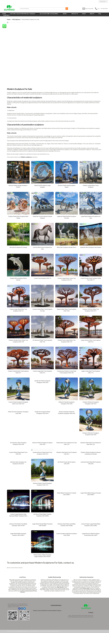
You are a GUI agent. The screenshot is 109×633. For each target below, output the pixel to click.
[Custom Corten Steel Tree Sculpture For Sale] (42, 296)
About (92, 13)
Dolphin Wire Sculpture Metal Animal (18, 279)
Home (4, 13)
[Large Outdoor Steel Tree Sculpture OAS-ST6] (90, 327)
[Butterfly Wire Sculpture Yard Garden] (90, 234)
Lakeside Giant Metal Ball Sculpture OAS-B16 (91, 462)
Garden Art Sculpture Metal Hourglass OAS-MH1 (42, 412)
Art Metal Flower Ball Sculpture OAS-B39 (66, 462)
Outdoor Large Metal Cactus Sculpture (91, 186)
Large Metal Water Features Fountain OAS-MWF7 (91, 493)
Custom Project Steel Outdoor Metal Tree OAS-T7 (91, 279)
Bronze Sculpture (48, 610)
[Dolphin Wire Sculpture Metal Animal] (18, 265)
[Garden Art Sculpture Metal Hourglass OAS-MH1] (42, 409)
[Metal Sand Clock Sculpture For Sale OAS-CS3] (66, 440)
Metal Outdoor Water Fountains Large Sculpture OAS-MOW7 (42, 555)
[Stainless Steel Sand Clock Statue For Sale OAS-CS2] (90, 440)
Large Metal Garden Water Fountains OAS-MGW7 (42, 524)
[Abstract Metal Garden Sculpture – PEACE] (18, 172)
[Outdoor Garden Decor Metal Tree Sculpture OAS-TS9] (18, 327)
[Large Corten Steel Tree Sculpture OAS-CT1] (90, 358)
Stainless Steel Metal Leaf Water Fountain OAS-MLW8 (67, 524)
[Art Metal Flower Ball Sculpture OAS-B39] (66, 459)
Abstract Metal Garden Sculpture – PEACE (18, 186)
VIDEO (84, 13)
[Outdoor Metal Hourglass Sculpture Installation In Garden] (90, 449)
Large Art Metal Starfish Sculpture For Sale (66, 217)
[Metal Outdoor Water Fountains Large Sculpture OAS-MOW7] (42, 541)
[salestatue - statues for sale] (9, 7)
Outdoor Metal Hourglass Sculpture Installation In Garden (91, 453)
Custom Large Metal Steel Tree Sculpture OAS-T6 (18, 310)
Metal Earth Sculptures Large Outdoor (42, 186)
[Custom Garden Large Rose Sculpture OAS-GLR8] (66, 531)
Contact (6, 15)
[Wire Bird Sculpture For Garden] (18, 234)
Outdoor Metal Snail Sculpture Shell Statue (18, 217)
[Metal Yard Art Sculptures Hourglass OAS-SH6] (18, 409)
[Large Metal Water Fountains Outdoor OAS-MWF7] (18, 531)
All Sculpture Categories (49, 13)
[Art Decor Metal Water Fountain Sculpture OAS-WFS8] (42, 501)
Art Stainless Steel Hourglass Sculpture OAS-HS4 (18, 443)
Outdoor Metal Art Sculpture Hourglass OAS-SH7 (91, 402)
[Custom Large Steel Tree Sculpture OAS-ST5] (42, 358)
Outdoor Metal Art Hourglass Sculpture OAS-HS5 (90, 433)
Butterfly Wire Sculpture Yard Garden (90, 247)
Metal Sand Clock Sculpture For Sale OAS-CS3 (66, 443)
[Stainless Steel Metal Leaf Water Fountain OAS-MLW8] (66, 521)
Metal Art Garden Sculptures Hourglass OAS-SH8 (67, 402)
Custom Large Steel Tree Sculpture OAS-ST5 (42, 371)
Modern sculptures (26, 157)
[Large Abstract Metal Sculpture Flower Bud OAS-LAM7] (90, 531)
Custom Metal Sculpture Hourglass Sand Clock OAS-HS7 (18, 402)
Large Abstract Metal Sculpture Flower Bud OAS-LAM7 (91, 534)
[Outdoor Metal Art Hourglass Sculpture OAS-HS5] (90, 419)
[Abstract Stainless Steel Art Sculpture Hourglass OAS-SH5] (66, 409)
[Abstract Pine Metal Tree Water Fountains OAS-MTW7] (18, 521)
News (65, 13)
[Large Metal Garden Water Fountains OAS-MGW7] (42, 521)
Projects (74, 13)
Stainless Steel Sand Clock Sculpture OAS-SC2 (66, 453)
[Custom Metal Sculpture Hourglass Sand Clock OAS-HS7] (18, 389)
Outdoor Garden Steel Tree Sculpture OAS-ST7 (18, 371)
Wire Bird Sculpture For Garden (18, 247)
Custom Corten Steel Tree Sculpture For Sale (42, 310)
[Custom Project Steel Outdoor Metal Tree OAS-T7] (90, 265)
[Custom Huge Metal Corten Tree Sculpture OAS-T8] (66, 265)
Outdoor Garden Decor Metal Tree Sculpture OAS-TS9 (18, 341)
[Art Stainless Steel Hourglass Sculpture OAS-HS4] (18, 440)
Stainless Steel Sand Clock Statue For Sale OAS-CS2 (90, 443)
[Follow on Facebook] (19, 608)
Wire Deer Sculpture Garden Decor (66, 247)
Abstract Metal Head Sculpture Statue (66, 186)
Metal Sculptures (56, 631)
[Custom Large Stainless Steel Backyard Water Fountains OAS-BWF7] (18, 501)
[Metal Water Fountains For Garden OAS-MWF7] (66, 490)
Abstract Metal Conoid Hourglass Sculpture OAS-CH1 (42, 484)
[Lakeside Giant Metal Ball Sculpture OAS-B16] (90, 459)
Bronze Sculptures (48, 631)
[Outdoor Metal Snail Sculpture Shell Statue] (18, 203)
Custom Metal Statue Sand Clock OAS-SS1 (18, 453)
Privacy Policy (40, 631)
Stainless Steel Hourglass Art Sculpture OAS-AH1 (18, 462)
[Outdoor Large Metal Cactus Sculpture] (90, 172)
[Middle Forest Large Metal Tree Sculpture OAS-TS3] (66, 327)
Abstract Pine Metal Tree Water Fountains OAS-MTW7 (18, 524)
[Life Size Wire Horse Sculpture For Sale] (42, 234)
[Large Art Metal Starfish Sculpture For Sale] (66, 203)
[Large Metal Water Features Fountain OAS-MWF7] (90, 490)
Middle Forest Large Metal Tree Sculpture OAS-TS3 (66, 341)
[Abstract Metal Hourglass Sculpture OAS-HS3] (42, 440)
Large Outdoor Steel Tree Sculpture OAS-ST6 (91, 341)
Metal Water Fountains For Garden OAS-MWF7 (66, 493)
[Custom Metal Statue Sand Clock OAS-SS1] (18, 449)
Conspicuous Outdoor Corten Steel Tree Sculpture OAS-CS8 (66, 371)
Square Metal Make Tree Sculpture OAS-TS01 (66, 310)
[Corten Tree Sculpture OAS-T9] (42, 265)
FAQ (99, 13)
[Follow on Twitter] (24, 608)
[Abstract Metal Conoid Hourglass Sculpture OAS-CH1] (42, 470)
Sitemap (35, 631)
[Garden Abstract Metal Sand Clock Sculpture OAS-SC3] (42, 449)
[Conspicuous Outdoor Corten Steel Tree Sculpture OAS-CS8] (66, 358)
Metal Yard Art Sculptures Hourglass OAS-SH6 (18, 412)
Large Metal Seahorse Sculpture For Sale (91, 217)
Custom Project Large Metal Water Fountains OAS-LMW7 (90, 524)
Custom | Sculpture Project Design (22, 13)
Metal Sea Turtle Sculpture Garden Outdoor (42, 217)
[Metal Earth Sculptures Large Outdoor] (42, 172)
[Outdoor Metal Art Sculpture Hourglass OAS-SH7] (90, 389)
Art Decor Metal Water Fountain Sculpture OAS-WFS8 (42, 515)
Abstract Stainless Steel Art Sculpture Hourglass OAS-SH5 (66, 412)
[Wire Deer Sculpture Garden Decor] (66, 234)
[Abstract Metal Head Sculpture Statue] (66, 172)
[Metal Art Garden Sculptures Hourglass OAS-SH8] (66, 389)
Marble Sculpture (57, 610)
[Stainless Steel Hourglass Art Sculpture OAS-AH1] (18, 459)
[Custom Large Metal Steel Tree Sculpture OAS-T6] (18, 296)
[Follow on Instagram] (22, 608)
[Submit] (67, 8)
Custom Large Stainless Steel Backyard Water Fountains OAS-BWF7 (18, 515)
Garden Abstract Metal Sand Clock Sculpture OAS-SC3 (42, 453)
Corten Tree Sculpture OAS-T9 (42, 278)
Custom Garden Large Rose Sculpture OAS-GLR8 (66, 534)
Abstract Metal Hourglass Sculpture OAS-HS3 (42, 443)
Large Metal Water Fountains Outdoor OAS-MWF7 (18, 534)
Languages (102, 1)
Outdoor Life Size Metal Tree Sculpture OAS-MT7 (91, 310)
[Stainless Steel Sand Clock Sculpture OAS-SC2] (66, 449)
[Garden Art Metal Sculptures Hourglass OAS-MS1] (42, 378)
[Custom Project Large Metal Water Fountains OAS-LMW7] (90, 521)
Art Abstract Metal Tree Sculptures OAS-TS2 (42, 341)
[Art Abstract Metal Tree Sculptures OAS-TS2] (42, 327)
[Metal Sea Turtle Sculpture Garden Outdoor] (42, 203)
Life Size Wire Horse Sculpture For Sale (42, 248)
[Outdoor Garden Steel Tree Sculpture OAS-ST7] (18, 358)
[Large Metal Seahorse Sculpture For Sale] (90, 203)
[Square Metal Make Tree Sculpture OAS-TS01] (66, 296)
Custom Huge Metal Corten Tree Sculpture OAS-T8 (67, 279)
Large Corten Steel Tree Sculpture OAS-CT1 (90, 371)
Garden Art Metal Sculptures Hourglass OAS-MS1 (42, 381)
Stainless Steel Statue (38, 610)
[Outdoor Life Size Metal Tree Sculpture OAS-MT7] (90, 296)
